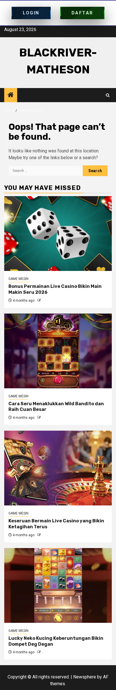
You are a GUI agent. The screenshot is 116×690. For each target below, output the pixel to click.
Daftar (82, 13)
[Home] (11, 95)
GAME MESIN (18, 279)
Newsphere (84, 677)
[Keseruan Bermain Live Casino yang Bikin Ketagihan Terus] (58, 468)
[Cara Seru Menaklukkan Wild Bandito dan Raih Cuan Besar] (58, 351)
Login (31, 13)
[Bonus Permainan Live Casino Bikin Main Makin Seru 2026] (58, 233)
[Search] (107, 95)
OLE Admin (50, 301)
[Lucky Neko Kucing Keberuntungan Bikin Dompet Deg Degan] (58, 585)
